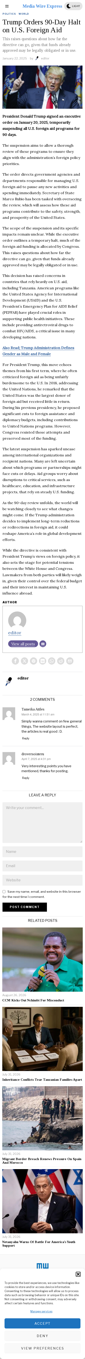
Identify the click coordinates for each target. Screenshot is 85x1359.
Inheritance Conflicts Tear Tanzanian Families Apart (42, 1079)
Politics (9, 13)
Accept (42, 1323)
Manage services (41, 1311)
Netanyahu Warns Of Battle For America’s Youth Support (38, 1244)
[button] (78, 1274)
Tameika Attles (33, 709)
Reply (25, 738)
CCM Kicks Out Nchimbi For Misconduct (33, 1000)
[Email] (42, 643)
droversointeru (33, 754)
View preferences (42, 1348)
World (24, 13)
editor (45, 58)
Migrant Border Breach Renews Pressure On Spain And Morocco (41, 1161)
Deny (42, 1336)
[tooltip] (15, 661)
